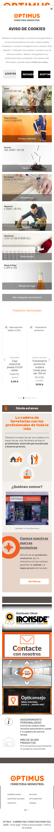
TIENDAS (32, 803)
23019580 (39, 381)
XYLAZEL (39, 377)
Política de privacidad (32, 825)
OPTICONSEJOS (35, 799)
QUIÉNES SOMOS (14, 794)
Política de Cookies (40, 62)
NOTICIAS (33, 794)
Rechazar (28, 74)
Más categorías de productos (27, 297)
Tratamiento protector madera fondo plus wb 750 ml (39, 367)
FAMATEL (15, 374)
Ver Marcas (34, 581)
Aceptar (45, 74)
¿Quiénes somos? (27, 487)
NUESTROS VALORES (15, 799)
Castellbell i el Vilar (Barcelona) (27, 528)
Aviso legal (15, 825)
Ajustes (10, 73)
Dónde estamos (27, 408)
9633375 (15, 377)
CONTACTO (11, 803)
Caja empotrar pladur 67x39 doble (14, 365)
